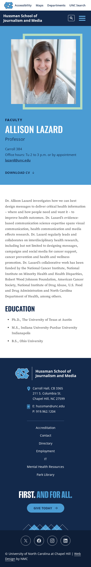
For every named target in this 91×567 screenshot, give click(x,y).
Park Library (45, 474)
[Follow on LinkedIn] (65, 541)
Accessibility (23, 5)
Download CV (17, 173)
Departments (56, 5)
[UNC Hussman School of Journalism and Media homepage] (45, 379)
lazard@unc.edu (18, 160)
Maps (39, 5)
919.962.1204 (45, 411)
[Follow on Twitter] (26, 541)
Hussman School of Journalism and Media (22, 18)
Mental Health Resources (45, 467)
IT (45, 459)
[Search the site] (71, 18)
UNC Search (77, 5)
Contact (45, 435)
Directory (45, 443)
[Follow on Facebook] (39, 541)
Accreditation (45, 428)
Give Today (43, 508)
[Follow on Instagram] (52, 541)
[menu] (82, 18)
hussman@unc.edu (50, 406)
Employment (45, 451)
